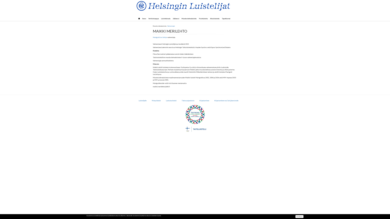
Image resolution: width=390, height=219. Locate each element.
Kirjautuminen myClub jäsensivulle (226, 100)
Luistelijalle (143, 100)
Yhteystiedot (156, 100)
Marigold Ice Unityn (160, 37)
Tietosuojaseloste (188, 100)
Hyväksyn (299, 216)
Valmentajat (171, 26)
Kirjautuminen (204, 100)
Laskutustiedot (171, 100)
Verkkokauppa (153, 18)
